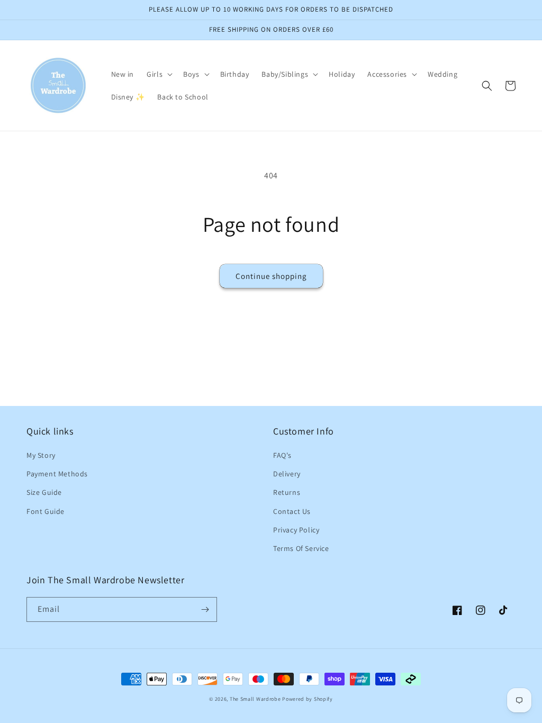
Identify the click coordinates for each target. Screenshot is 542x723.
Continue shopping (271, 276)
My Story (41, 455)
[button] (158, 74)
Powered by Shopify (307, 698)
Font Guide (45, 511)
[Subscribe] (204, 609)
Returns (286, 492)
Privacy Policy (296, 530)
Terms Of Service (301, 548)
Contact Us (292, 511)
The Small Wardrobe (255, 698)
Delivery (287, 473)
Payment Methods (57, 473)
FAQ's (282, 455)
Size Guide (44, 492)
